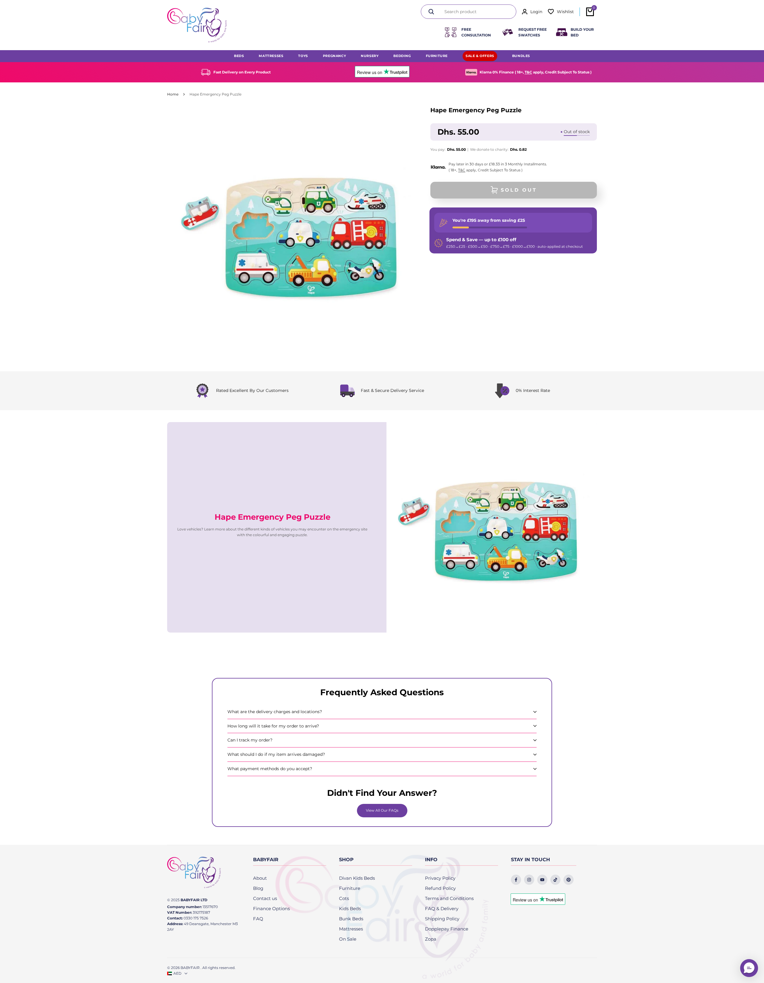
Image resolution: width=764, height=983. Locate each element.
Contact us (265, 898)
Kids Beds (350, 908)
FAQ (258, 919)
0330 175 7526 (196, 918)
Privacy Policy (440, 878)
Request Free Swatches (532, 32)
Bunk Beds (351, 919)
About (260, 878)
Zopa (430, 939)
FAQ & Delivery (441, 908)
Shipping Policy (442, 919)
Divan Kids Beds (357, 878)
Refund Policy (440, 888)
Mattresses (351, 929)
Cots (344, 898)
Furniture (349, 888)
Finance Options (271, 908)
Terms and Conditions (449, 898)
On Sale (347, 939)
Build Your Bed (582, 32)
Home (172, 94)
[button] (749, 968)
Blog (258, 888)
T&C (528, 72)
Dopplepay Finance (446, 929)
